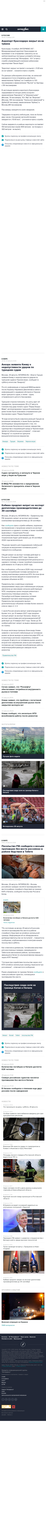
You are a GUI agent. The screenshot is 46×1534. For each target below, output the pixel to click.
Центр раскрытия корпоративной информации (14, 1395)
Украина (20, 441)
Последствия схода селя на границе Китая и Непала (20, 986)
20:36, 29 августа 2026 (9, 361)
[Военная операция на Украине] (23, 1319)
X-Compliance (5, 1378)
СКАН (3, 1391)
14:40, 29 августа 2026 (9, 842)
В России (6, 35)
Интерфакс (23, 29)
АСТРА (3, 1384)
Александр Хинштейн (10, 271)
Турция (12, 441)
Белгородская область (26, 275)
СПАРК (3, 1377)
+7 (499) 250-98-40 (7, 1366)
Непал (4, 1035)
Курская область (26, 271)
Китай (11, 1035)
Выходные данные (7, 1413)
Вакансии (33, 1337)
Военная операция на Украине (15, 1322)
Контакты (4, 1337)
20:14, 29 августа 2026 (9, 160)
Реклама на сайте (7, 1339)
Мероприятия (18, 1339)
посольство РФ (27, 1035)
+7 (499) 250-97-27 (21, 1366)
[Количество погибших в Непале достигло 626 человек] (11, 912)
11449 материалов (8, 1325)
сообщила (9, 526)
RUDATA (4, 1393)
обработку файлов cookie (35, 1362)
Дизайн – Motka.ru (7, 1415)
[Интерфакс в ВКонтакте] (9, 1399)
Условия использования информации (13, 1411)
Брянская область (9, 275)
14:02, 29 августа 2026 (9, 502)
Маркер (4, 1382)
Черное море (30, 441)
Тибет (18, 1035)
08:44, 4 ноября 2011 (8, 37)
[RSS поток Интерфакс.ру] (12, 1399)
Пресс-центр (24, 1337)
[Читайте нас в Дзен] (3, 1399)
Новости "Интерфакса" (8, 1389)
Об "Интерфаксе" (14, 1337)
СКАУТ (3, 1380)
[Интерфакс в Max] (15, 1399)
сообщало (38, 972)
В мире (5, 359)
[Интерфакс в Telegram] (6, 1399)
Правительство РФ (9, 655)
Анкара (5, 441)
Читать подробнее (21, 920)
